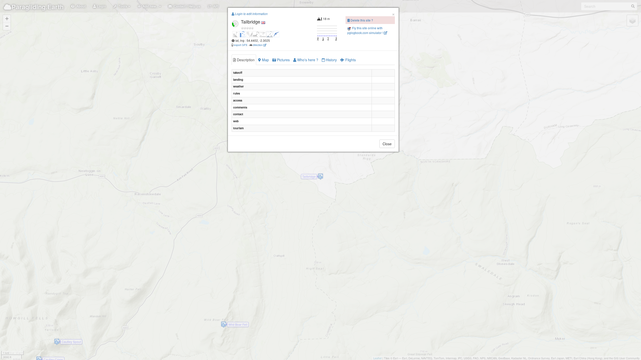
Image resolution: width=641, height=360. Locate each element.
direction (258, 45)
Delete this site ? (361, 20)
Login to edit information (251, 14)
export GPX (240, 45)
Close (387, 143)
